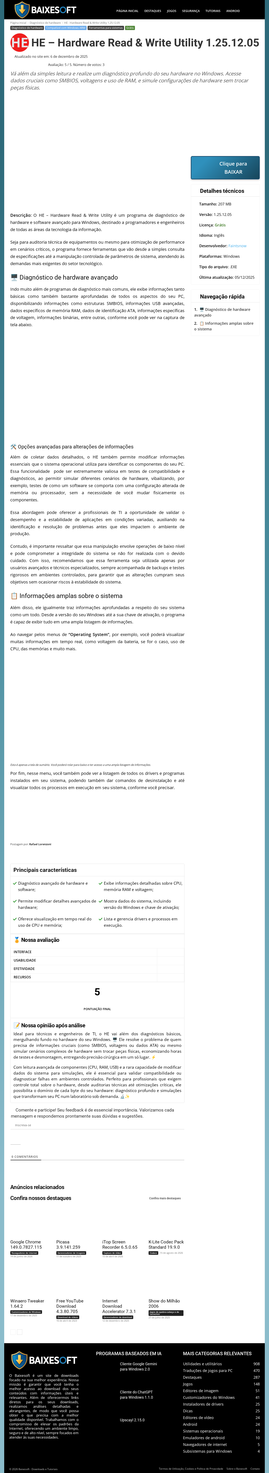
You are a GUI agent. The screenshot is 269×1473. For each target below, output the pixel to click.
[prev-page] (13, 1332)
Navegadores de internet (24, 1252)
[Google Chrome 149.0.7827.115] (25, 1221)
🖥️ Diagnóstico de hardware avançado (222, 312)
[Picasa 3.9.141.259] (71, 1221)
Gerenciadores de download (118, 1317)
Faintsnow (237, 245)
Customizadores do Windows (26, 1311)
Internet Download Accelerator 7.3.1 (119, 1306)
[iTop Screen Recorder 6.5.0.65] (117, 1221)
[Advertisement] (135, 123)
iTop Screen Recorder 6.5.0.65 (119, 1244)
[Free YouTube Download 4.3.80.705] (71, 1280)
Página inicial (18, 23)
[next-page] (19, 1332)
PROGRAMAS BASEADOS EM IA (129, 1353)
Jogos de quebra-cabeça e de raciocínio (164, 1312)
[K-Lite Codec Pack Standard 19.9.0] (164, 1221)
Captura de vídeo (112, 1252)
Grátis (130, 28)
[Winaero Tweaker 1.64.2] (25, 1280)
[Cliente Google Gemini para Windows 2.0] (106, 1371)
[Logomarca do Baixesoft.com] (45, 10)
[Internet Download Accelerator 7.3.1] (117, 1280)
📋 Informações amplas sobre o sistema (223, 326)
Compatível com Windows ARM (65, 28)
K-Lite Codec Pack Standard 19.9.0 (166, 1244)
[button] (251, 11)
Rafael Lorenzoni (40, 844)
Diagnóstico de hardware (45, 23)
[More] (252, 855)
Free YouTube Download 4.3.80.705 (69, 1306)
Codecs (153, 1252)
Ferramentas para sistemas (106, 28)
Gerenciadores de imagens (71, 1252)
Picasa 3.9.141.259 (68, 1244)
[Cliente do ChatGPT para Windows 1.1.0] (106, 1399)
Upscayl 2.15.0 (132, 1420)
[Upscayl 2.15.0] (106, 1427)
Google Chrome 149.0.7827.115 (26, 1244)
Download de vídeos (68, 1317)
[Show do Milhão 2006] (164, 1280)
